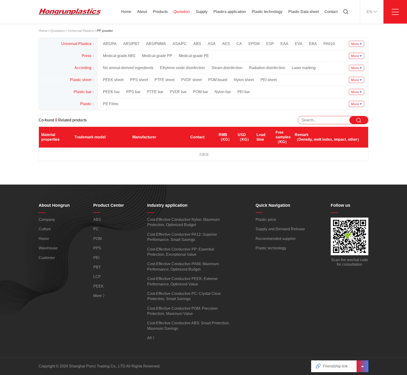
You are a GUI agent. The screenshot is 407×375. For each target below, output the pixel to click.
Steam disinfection (227, 68)
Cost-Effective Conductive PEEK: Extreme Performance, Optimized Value (182, 281)
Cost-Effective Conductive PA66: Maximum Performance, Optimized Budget (183, 266)
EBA (313, 44)
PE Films (110, 104)
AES (226, 44)
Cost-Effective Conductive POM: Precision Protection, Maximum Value (182, 311)
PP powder (105, 31)
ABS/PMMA (156, 44)
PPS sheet (139, 80)
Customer (47, 258)
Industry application (167, 205)
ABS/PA (110, 44)
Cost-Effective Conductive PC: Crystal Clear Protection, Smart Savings (184, 296)
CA (239, 44)
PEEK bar (111, 92)
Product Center (108, 205)
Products (160, 12)
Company (47, 220)
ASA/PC (180, 44)
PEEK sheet (113, 80)
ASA (212, 44)
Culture (45, 229)
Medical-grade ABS (119, 56)
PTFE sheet (165, 80)
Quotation (182, 12)
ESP (270, 44)
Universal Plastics (81, 31)
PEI (96, 258)
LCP (97, 277)
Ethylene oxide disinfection (182, 68)
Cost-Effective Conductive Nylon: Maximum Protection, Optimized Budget (183, 222)
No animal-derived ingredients (128, 68)
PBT (97, 267)
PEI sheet (268, 80)
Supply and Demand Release (280, 229)
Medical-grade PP (157, 56)
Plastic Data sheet (303, 12)
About (142, 12)
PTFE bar (155, 92)
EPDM (254, 44)
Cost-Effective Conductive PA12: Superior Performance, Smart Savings (182, 237)
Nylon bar (223, 92)
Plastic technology (267, 12)
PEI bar (243, 92)
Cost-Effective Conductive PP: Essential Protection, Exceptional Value (180, 251)
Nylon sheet (244, 80)
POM (97, 239)
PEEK (98, 286)
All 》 (151, 338)
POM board (217, 80)
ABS (197, 44)
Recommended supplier (276, 239)
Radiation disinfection (267, 68)
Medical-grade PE (194, 56)
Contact (331, 12)
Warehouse (48, 248)
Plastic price (266, 220)
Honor (44, 239)
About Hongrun (54, 205)
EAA (284, 44)
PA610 (329, 44)
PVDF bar (178, 92)
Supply (202, 12)
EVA (298, 44)
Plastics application (229, 12)
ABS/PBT (131, 44)
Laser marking (304, 68)
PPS (97, 248)
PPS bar (133, 92)
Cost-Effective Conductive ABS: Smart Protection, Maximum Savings (188, 325)
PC (96, 229)
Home (126, 12)
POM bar (200, 92)
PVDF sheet (191, 80)
